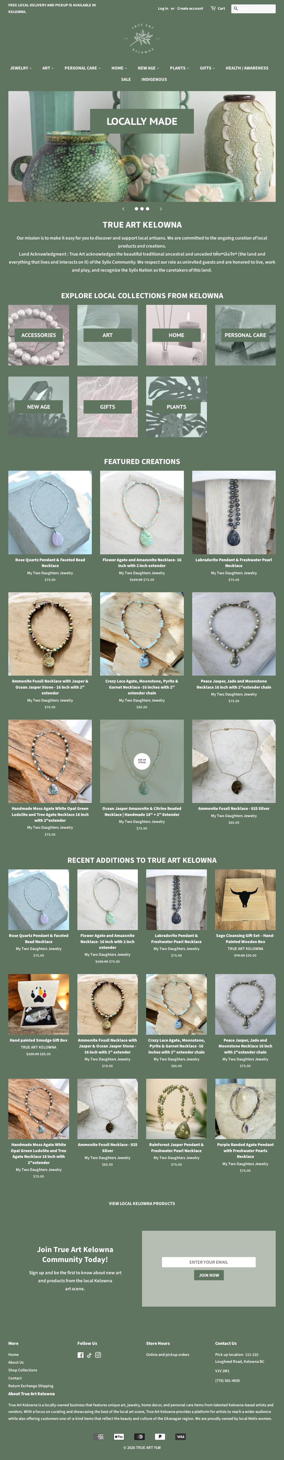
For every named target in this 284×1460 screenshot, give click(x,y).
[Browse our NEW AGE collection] (38, 412)
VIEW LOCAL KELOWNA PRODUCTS (142, 1204)
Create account (190, 8)
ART (46, 68)
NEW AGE (147, 68)
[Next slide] (161, 209)
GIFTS (206, 68)
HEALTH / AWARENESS (247, 68)
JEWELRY (19, 68)
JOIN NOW (209, 1275)
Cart (221, 8)
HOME (117, 68)
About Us (16, 1362)
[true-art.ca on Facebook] (80, 1356)
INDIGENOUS (154, 79)
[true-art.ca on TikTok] (89, 1357)
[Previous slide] (123, 209)
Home (13, 1355)
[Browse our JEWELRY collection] (38, 341)
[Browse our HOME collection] (176, 341)
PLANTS (178, 68)
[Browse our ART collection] (107, 341)
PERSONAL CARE (81, 68)
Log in (163, 8)
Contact (15, 1378)
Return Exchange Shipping (31, 1386)
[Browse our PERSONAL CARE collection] (245, 341)
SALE (126, 79)
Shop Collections (22, 1370)
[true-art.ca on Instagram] (98, 1356)
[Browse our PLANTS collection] (176, 412)
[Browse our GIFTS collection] (107, 412)
